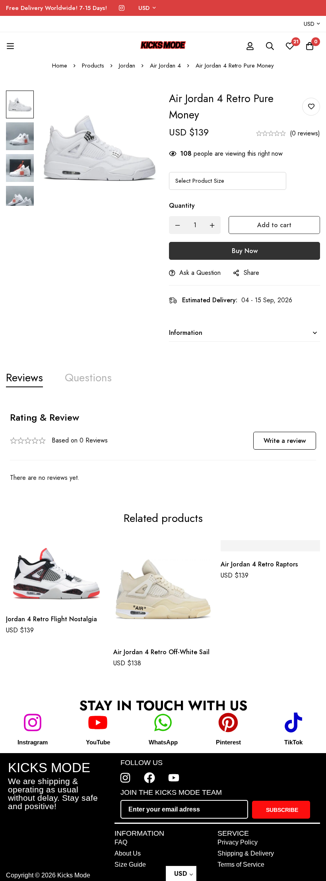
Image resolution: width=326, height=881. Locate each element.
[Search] (270, 46)
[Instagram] (121, 8)
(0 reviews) (305, 133)
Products (93, 65)
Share (251, 272)
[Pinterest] (228, 722)
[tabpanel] (163, 447)
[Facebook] (149, 778)
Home (59, 65)
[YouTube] (98, 722)
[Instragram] (33, 722)
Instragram (32, 742)
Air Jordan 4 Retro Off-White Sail (161, 652)
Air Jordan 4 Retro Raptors (259, 564)
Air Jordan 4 (165, 65)
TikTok (293, 742)
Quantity (182, 205)
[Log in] (250, 46)
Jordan (127, 65)
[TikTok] (293, 722)
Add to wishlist (311, 107)
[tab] (24, 377)
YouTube (98, 742)
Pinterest (228, 742)
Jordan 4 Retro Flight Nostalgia (51, 618)
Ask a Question (200, 272)
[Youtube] (174, 778)
